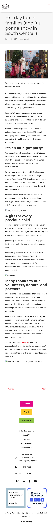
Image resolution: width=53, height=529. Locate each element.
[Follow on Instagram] (17, 481)
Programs (26, 439)
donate (25, 342)
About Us (26, 435)
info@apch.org (25, 473)
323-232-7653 (25, 467)
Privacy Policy (26, 521)
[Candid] (16, 507)
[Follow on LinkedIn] (23, 481)
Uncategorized (25, 39)
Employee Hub (27, 447)
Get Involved (26, 443)
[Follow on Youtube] (35, 481)
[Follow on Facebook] (29, 481)
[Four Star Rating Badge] (37, 507)
